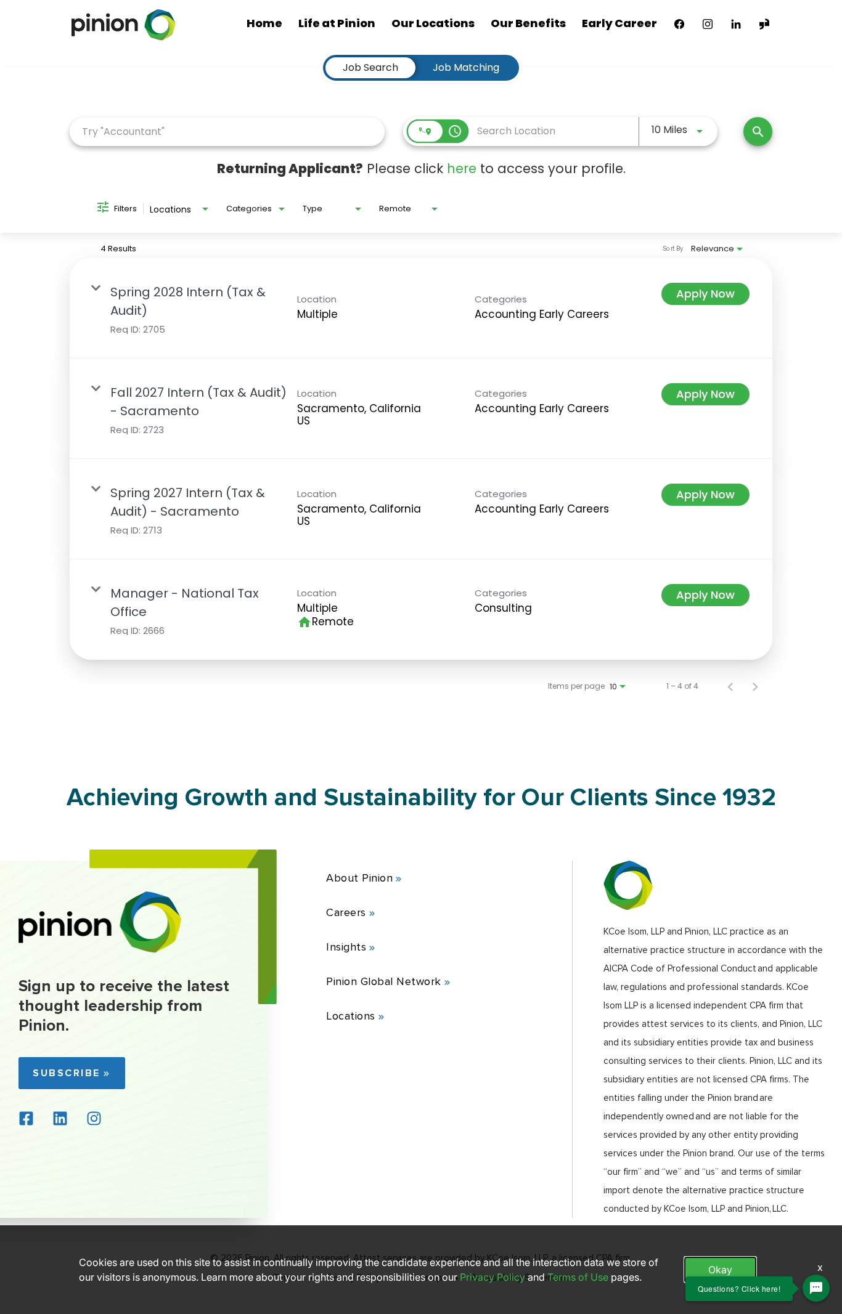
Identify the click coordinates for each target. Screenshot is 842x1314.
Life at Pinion (336, 23)
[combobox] (227, 131)
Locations (350, 1016)
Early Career (619, 23)
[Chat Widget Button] (816, 1288)
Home (264, 23)
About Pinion (359, 878)
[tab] (370, 67)
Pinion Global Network (383, 981)
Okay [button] (720, 1269)
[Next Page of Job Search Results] (755, 686)
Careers (346, 912)
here (461, 168)
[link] (421, 308)
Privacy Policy (492, 1277)
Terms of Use (577, 1277)
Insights (346, 947)
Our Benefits (528, 23)
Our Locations (433, 23)
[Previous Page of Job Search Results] (730, 686)
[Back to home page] (100, 950)
